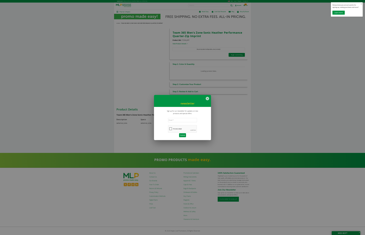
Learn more (338, 13)
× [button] (361, 4)
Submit (182, 135)
